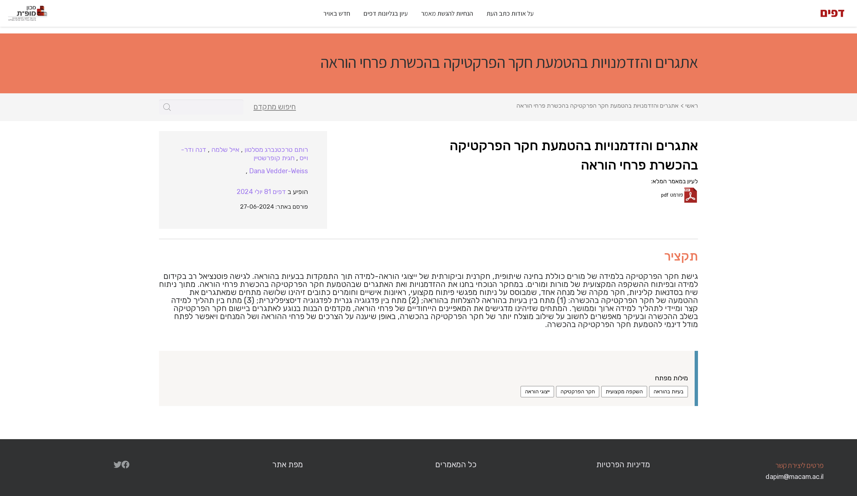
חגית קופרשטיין (274, 158)
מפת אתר (287, 464)
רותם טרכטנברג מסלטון (276, 149)
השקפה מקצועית (624, 391)
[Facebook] (126, 465)
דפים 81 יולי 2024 (261, 192)
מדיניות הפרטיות (623, 464)
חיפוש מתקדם (274, 107)
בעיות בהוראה (668, 391)
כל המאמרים (455, 464)
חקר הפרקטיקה (577, 391)
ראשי (691, 105)
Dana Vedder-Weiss (278, 171)
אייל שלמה (225, 149)
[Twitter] (117, 465)
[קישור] (832, 13)
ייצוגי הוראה (537, 391)
